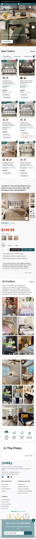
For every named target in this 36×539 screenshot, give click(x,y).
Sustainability (5, 506)
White (9, 238)
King (16, 245)
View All (28, 455)
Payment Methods (6, 489)
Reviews (3, 491)
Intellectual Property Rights (25, 491)
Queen (10, 245)
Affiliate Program (5, 499)
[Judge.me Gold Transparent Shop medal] (9, 516)
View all (32, 51)
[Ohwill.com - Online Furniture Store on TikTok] (11, 477)
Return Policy (21, 484)
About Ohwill (4, 484)
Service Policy (5, 502)
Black (3, 238)
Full (3, 245)
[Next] (33, 27)
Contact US (4, 486)
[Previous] (2, 27)
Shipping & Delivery (23, 486)
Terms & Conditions (23, 489)
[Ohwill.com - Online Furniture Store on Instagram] (5, 477)
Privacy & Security (6, 504)
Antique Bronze (16, 238)
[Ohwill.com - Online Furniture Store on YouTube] (8, 477)
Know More (7, 29)
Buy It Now (28, 250)
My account (4, 508)
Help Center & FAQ (22, 493)
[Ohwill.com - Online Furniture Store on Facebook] (2, 477)
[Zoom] (26, 218)
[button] (5, 86)
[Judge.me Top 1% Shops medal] (25, 516)
